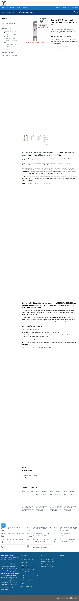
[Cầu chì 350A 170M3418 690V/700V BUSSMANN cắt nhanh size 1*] (70, 497)
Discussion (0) (33, 149)
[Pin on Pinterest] (59, 50)
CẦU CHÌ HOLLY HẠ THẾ (9, 38)
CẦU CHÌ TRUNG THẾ (7, 52)
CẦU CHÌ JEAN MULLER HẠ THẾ (10, 41)
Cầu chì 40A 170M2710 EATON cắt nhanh (39, 153)
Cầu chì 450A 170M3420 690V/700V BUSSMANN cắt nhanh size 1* (55, 509)
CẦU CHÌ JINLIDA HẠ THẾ (10, 44)
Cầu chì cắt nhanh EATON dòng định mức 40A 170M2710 (36, 168)
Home (3, 12)
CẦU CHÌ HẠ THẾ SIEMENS (10, 34)
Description (25, 149)
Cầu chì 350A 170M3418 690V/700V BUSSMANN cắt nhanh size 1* (69, 509)
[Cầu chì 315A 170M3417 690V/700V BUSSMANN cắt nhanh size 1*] (42, 497)
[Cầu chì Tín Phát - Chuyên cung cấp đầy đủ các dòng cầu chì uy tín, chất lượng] (9, 3)
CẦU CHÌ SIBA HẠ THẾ (9, 46)
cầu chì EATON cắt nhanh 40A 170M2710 (49, 342)
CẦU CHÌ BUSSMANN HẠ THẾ (28, 12)
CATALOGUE (25, 7)
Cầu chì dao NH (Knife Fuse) (9, 23)
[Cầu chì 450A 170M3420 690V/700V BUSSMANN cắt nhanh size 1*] (56, 497)
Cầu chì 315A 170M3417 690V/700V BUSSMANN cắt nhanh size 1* (41, 509)
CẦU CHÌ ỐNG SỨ (6, 50)
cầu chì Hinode (7, 36)
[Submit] (70, 3)
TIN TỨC (18, 7)
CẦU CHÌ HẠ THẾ (12, 12)
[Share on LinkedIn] (62, 50)
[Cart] (77, 3)
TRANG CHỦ (5, 7)
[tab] (25, 149)
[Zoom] (24, 132)
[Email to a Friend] (57, 50)
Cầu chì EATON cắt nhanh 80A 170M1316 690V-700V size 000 (28, 509)
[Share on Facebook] (52, 50)
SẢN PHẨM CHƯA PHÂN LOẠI (9, 55)
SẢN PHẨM (11, 7)
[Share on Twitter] (54, 50)
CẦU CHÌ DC (5, 26)
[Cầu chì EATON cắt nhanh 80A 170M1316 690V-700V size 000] (28, 497)
